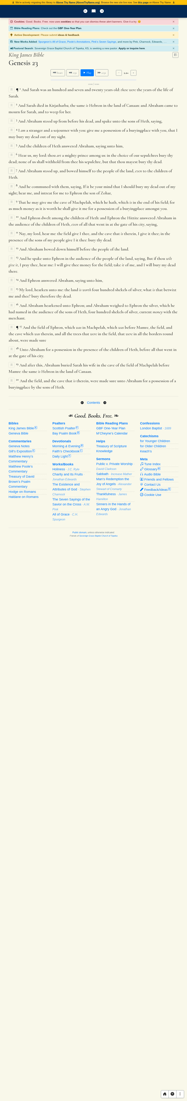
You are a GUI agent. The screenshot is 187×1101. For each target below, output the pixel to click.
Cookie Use (152, 495)
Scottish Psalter (65, 428)
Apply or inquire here (132, 48)
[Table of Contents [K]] (93, 11)
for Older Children (153, 446)
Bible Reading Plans (112, 423)
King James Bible (22, 428)
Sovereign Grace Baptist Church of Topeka (98, 536)
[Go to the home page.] (165, 1094)
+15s (103, 73)
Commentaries (20, 441)
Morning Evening (67, 446)
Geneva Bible (18, 433)
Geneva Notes (19, 446)
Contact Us (152, 484)
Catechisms (149, 436)
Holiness (65, 469)
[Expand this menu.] (180, 1094)
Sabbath (114, 474)
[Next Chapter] (105, 402)
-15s (74, 73)
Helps (100, 441)
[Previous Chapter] (82, 402)
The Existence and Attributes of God (71, 489)
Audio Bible (152, 474)
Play (88, 73)
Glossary (151, 469)
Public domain (79, 532)
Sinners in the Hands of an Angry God (113, 509)
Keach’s (146, 451)
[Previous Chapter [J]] (85, 11)
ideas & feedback (68, 34)
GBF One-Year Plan (69, 28)
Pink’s (103, 41)
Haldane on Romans (24, 497)
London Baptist (155, 428)
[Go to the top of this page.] (172, 1094)
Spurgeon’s (52, 41)
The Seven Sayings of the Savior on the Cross (71, 504)
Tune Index (152, 464)
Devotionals (61, 441)
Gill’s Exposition (21, 451)
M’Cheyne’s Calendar (112, 433)
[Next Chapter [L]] (102, 11)
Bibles (13, 423)
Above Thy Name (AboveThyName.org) (78, 2)
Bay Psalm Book (65, 433)
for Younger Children (155, 441)
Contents (93, 402)
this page (143, 2)
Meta (144, 459)
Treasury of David (21, 476)
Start (59, 73)
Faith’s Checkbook (67, 451)
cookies (66, 21)
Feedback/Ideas (156, 490)
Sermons (103, 459)
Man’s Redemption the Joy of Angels (113, 484)
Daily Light (61, 456)
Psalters (58, 423)
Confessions (150, 423)
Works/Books (62, 464)
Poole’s (78, 41)
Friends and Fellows (158, 479)
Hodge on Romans (22, 492)
